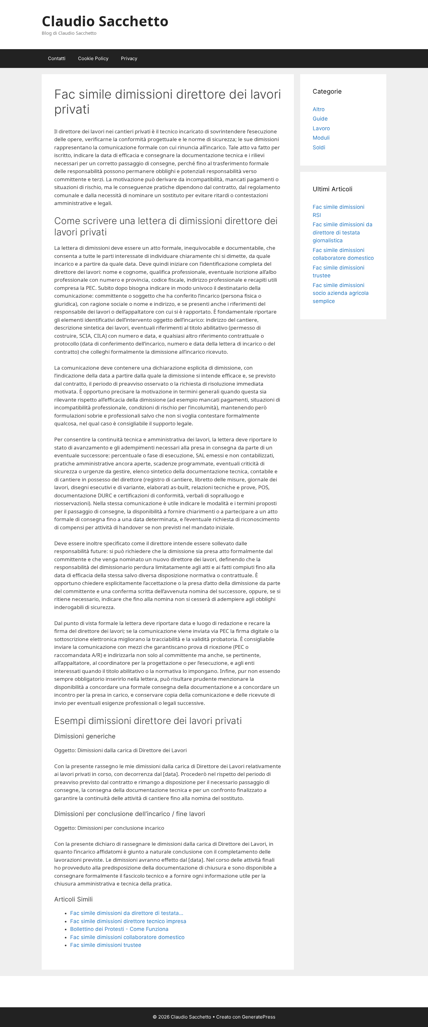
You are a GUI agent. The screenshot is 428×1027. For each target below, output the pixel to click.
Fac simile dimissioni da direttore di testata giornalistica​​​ (343, 232)
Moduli (321, 138)
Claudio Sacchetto (105, 20)
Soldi (319, 147)
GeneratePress (258, 1017)
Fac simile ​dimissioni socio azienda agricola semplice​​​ (341, 293)
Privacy (129, 58)
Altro (319, 109)
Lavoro (321, 128)
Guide (320, 119)
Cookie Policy (93, 58)
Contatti (56, 58)
